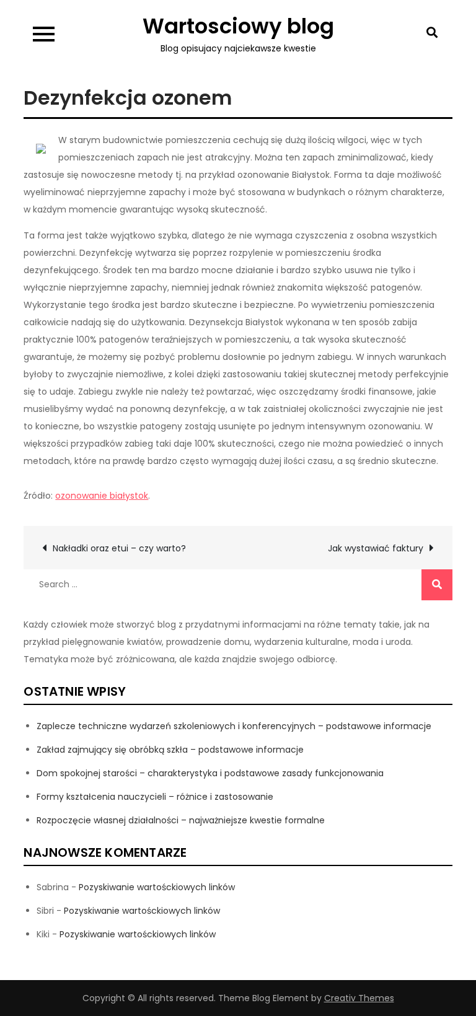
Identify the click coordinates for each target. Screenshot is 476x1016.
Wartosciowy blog (238, 26)
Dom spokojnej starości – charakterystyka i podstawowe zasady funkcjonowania (210, 773)
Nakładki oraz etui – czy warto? (119, 548)
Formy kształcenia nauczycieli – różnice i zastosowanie (155, 796)
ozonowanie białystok (101, 495)
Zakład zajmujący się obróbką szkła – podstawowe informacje (170, 749)
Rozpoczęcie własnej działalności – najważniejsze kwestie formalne (181, 820)
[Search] (436, 584)
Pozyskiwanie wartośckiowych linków (157, 887)
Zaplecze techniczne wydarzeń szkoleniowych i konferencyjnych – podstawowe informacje (234, 726)
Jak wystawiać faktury (375, 548)
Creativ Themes (359, 998)
